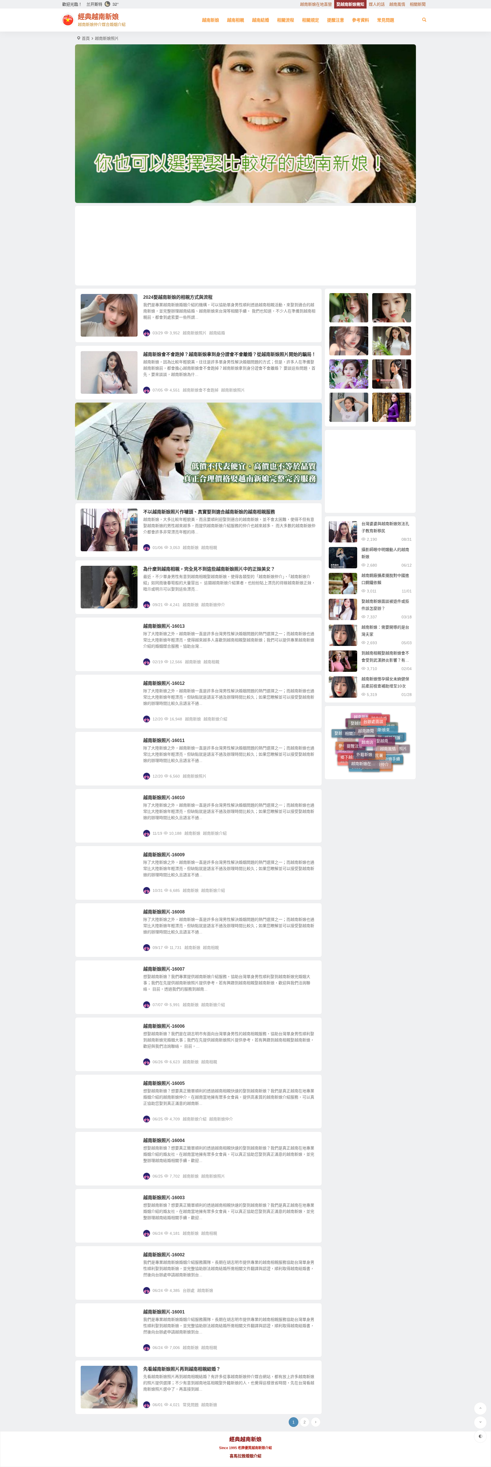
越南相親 (235, 20)
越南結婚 (260, 20)
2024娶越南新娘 (381, 719)
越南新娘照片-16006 (164, 1026)
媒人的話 (377, 4)
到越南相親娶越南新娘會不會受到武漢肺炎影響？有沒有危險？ (385, 660)
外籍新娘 (364, 724)
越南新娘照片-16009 (164, 854)
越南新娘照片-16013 (164, 626)
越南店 (367, 718)
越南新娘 (210, 20)
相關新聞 (418, 4)
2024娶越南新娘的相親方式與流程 (178, 297)
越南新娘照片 (195, 333)
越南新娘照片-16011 (164, 740)
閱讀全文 (311, 332)
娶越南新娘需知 (350, 4)
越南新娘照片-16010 (164, 797)
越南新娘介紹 (215, 719)
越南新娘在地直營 (316, 4)
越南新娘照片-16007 (164, 969)
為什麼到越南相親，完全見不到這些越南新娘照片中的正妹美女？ (209, 569)
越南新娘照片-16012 (164, 683)
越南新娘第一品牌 (369, 767)
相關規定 (310, 20)
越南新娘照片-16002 (164, 1254)
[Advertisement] (245, 245)
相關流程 (285, 20)
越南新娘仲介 (213, 604)
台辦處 (189, 1290)
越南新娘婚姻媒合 (369, 761)
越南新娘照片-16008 (164, 911)
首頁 (86, 38)
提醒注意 (335, 20)
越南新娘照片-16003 (164, 1197)
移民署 (377, 726)
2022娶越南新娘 (366, 749)
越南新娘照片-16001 (164, 1311)
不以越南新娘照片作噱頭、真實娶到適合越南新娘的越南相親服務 (209, 511)
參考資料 (360, 20)
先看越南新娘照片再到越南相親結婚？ (181, 1369)
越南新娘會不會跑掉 (201, 390)
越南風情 (397, 4)
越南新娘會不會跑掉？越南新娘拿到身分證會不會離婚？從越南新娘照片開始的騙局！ (229, 354)
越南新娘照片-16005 (164, 1083)
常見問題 (385, 20)
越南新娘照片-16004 (164, 1140)
